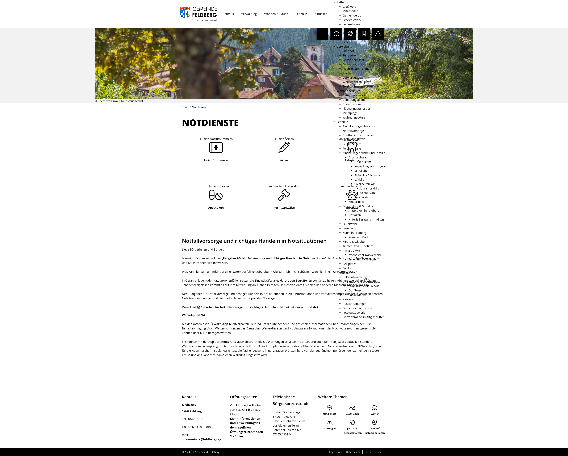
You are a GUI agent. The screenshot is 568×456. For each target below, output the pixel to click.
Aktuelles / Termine (367, 175)
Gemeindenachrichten (358, 308)
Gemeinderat (352, 15)
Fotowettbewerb (354, 313)
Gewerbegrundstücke (357, 64)
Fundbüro (349, 55)
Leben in (301, 14)
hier (240, 436)
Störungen (329, 428)
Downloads (352, 413)
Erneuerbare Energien (363, 259)
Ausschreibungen (354, 304)
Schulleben (361, 171)
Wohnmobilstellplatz (357, 82)
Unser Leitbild (369, 188)
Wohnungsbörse (354, 117)
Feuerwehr (350, 224)
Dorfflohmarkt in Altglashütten (364, 317)
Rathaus (228, 14)
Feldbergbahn (352, 140)
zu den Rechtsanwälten (284, 186)
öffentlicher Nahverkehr (364, 255)
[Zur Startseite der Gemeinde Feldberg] (198, 14)
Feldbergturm (352, 144)
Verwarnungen (353, 78)
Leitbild (359, 180)
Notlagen (354, 215)
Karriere (348, 299)
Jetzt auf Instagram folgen (375, 431)
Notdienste (329, 413)
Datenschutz (353, 452)
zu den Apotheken (216, 186)
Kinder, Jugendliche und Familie (364, 153)
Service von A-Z (353, 20)
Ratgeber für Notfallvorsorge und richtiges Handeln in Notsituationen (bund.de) (259, 307)
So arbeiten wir (364, 184)
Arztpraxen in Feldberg (363, 211)
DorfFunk (354, 290)
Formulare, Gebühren (357, 33)
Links (346, 42)
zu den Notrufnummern (216, 139)
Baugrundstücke (354, 95)
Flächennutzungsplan (357, 109)
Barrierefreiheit (373, 452)
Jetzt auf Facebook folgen (352, 431)
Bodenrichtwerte (354, 104)
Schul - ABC (368, 193)
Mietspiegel (350, 113)
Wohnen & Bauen (276, 14)
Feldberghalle (352, 148)
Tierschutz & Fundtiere (358, 246)
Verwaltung (249, 14)
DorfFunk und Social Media (361, 286)
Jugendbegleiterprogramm (372, 166)
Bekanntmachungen (356, 277)
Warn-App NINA (225, 324)
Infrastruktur (351, 250)
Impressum (335, 452)
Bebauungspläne (354, 100)
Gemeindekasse (354, 60)
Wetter (375, 413)
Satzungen (350, 29)
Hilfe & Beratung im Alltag (366, 219)
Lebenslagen (351, 24)
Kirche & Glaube (354, 242)
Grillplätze (349, 264)
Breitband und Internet (358, 135)
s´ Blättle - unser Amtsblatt (361, 282)
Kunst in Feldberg (354, 233)
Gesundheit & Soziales (358, 206)
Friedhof (348, 51)
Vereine (348, 228)
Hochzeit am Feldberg (357, 69)
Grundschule (357, 157)
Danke (347, 268)
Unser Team (362, 162)
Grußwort (349, 7)
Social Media (357, 295)
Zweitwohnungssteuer (358, 86)
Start (185, 107)
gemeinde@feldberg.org (203, 439)
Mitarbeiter (350, 11)
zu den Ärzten (284, 139)
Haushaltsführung (355, 38)
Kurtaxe (348, 73)
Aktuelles (320, 14)
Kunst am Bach (358, 237)
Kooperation (362, 197)
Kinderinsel (356, 202)
